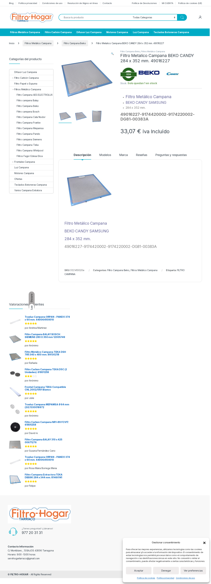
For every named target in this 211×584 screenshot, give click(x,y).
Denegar (166, 570)
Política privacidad (165, 578)
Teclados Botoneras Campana (171, 32)
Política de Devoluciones (144, 3)
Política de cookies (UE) (190, 3)
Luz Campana (141, 32)
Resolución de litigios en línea (83, 3)
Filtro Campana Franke (29, 122)
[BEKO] (149, 74)
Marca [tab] (123, 155)
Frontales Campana (24, 161)
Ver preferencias (193, 570)
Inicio (12, 43)
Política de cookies (146, 578)
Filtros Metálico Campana (25, 32)
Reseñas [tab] (141, 155)
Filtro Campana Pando (28, 133)
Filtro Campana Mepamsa (30, 128)
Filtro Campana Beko (75, 43)
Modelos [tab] (105, 155)
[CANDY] (173, 74)
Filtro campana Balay (28, 100)
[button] (204, 542)
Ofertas (18, 179)
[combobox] (95, 17)
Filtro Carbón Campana (58, 32)
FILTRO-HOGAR (19, 574)
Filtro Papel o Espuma (25, 83)
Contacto (107, 3)
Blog (11, 3)
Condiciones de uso (185, 578)
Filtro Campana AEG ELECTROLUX (35, 94)
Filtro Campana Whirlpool (30, 150)
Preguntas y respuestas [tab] (171, 155)
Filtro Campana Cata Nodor (31, 117)
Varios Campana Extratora (28, 190)
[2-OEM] (128, 74)
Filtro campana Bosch (28, 111)
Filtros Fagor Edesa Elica (30, 156)
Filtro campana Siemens (29, 139)
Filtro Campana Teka (28, 144)
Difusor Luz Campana (89, 32)
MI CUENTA (167, 3)
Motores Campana (117, 32)
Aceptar (138, 570)
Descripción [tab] (82, 155)
